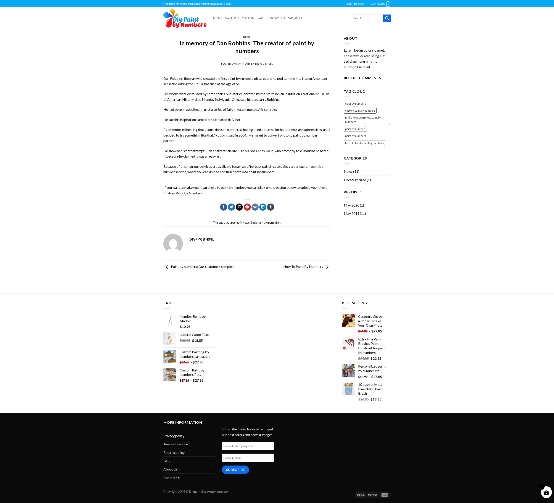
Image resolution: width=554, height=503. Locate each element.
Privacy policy (173, 436)
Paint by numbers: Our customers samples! (202, 266)
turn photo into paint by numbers (364, 143)
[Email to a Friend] (239, 207)
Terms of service (175, 444)
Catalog (232, 18)
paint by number (355, 129)
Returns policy (174, 452)
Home (217, 18)
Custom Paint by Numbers (183, 193)
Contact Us (275, 18)
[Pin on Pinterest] (247, 207)
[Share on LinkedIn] (262, 207)
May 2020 (351, 205)
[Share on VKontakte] (255, 207)
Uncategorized (355, 180)
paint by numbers (355, 136)
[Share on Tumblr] (270, 207)
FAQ (260, 18)
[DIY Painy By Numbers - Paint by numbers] (185, 18)
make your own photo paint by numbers (363, 120)
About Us (170, 469)
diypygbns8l (264, 63)
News (247, 36)
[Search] (387, 18)
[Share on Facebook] (223, 207)
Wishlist (295, 18)
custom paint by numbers (360, 110)
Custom (248, 18)
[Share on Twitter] (231, 207)
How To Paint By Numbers (303, 266)
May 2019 (351, 213)
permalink (274, 222)
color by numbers (355, 103)
